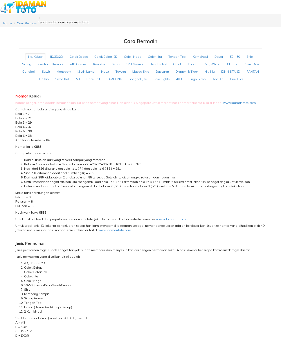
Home (7, 23)
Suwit (46, 72)
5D (78, 79)
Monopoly (64, 72)
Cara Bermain (27, 23)
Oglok (177, 64)
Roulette (99, 64)
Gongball (28, 72)
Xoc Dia (217, 79)
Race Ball (93, 79)
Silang (26, 64)
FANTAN (253, 72)
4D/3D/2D (56, 57)
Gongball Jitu (138, 79)
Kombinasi (200, 57)
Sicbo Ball (62, 79)
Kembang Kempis (50, 64)
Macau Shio (140, 72)
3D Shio (43, 79)
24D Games (78, 64)
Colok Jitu (155, 57)
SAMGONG (114, 79)
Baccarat (162, 72)
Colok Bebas (79, 57)
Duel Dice (236, 79)
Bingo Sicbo (197, 79)
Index (105, 72)
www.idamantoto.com (239, 103)
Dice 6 (192, 64)
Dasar (218, 57)
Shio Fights (162, 79)
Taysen (120, 72)
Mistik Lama (86, 72)
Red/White (211, 64)
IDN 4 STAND (230, 72)
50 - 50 (235, 57)
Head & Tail (158, 64)
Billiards (231, 64)
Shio (250, 57)
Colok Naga (132, 57)
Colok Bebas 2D (105, 57)
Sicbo (116, 64)
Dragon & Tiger (187, 72)
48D (179, 79)
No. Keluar (35, 57)
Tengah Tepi (177, 57)
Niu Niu (210, 72)
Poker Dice (251, 64)
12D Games (134, 64)
